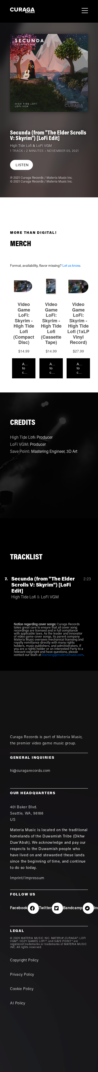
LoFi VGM (44, 146)
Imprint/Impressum (27, 878)
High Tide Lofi (21, 146)
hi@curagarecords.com (30, 771)
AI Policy (17, 1003)
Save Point (19, 452)
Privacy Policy (22, 975)
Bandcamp (73, 908)
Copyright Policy (24, 960)
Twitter (45, 908)
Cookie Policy (21, 989)
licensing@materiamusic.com (62, 655)
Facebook (19, 908)
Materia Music (69, 737)
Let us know (71, 266)
